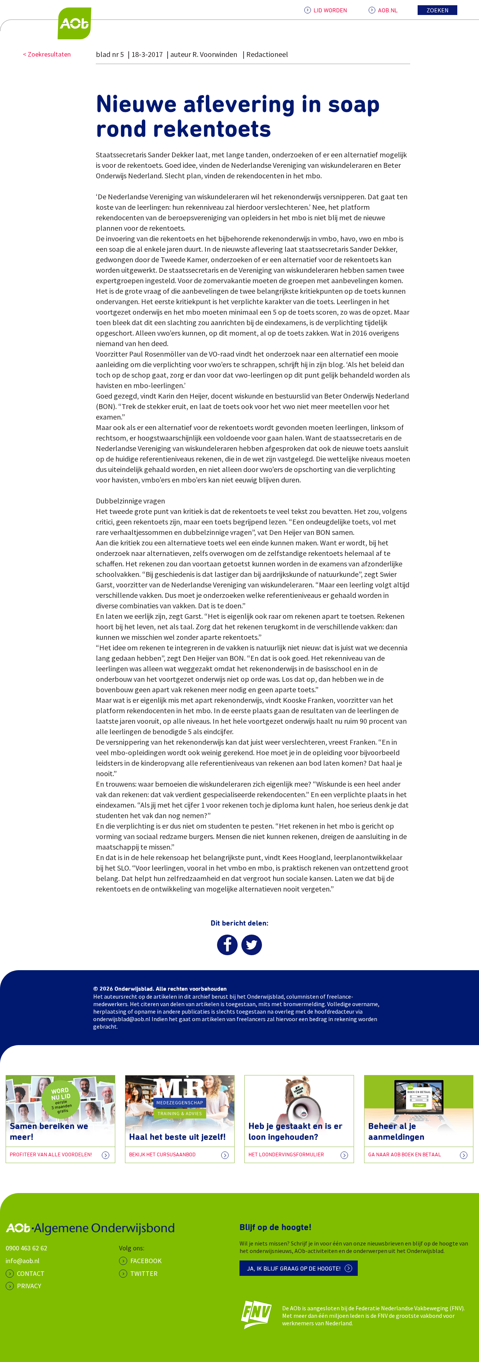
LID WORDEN (330, 10)
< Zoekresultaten (47, 54)
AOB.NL (388, 10)
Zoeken (438, 10)
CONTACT (31, 1273)
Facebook (146, 1260)
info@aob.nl (22, 1260)
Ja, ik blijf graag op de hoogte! (294, 1269)
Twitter (144, 1273)
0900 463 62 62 (26, 1248)
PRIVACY (29, 1285)
